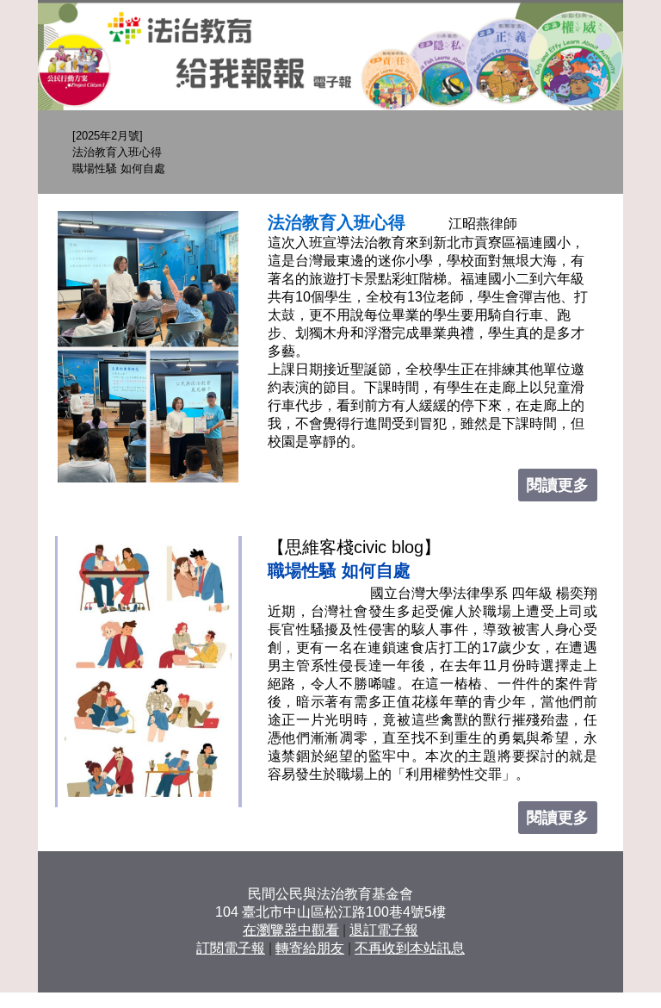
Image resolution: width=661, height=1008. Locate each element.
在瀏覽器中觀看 (291, 930)
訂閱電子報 (230, 948)
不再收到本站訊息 (410, 948)
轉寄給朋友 (309, 948)
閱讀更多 (558, 485)
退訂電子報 (383, 930)
